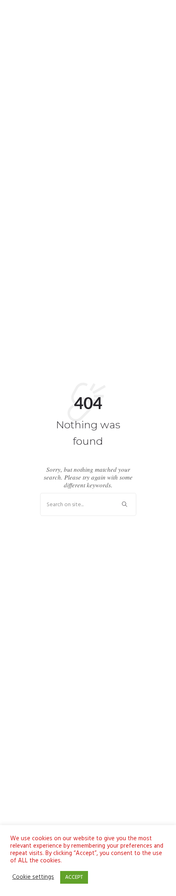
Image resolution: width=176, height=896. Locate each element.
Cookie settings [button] (33, 877)
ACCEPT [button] (74, 877)
